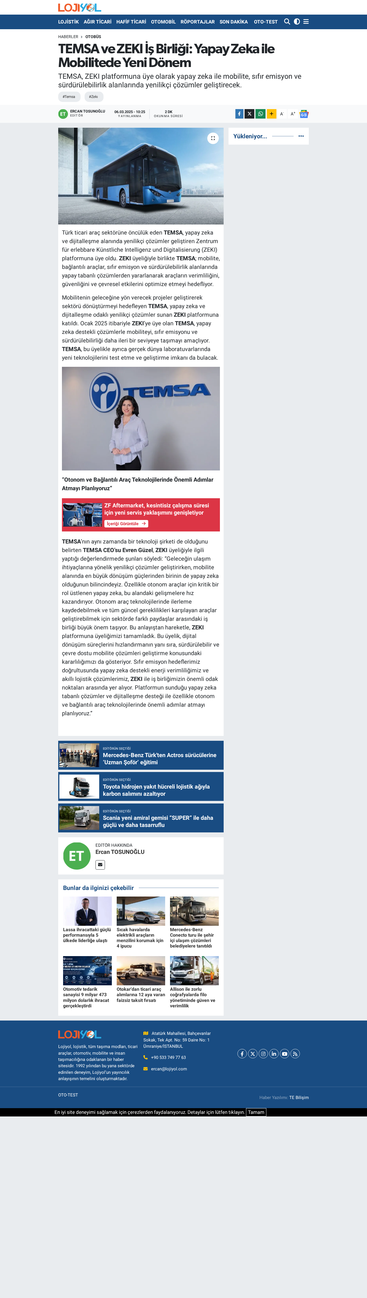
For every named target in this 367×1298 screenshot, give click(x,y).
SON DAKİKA (234, 22)
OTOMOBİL (163, 22)
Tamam (256, 1112)
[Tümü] (301, 136)
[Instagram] (263, 1053)
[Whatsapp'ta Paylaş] (260, 114)
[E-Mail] (100, 865)
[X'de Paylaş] (249, 114)
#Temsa (69, 96)
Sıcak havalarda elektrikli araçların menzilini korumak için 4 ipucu (140, 938)
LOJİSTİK (68, 22)
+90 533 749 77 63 (168, 1057)
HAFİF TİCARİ (131, 22)
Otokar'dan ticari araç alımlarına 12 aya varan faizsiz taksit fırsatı (141, 994)
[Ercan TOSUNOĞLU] (77, 855)
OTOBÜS (93, 36)
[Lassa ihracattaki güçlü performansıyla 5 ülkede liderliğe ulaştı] (87, 910)
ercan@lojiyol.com (169, 1069)
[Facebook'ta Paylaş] (239, 114)
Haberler (68, 36)
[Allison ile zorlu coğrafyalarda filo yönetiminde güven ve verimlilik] (194, 970)
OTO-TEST (266, 22)
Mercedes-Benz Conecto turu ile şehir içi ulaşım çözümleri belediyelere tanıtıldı (192, 938)
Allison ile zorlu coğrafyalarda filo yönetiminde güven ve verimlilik (192, 997)
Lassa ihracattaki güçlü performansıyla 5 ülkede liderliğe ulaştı (87, 935)
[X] (252, 1053)
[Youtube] (284, 1053)
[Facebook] (242, 1053)
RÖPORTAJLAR (198, 22)
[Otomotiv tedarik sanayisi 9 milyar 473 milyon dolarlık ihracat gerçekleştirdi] (87, 970)
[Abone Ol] (304, 114)
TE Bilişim (299, 1097)
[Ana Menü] (305, 22)
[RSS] (295, 1053)
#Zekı (93, 96)
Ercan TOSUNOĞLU (120, 851)
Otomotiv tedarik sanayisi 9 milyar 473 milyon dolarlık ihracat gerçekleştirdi (86, 997)
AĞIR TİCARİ (98, 22)
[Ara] (287, 22)
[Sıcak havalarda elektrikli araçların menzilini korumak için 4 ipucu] (141, 910)
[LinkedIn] (274, 1053)
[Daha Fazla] (271, 114)
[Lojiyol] (79, 7)
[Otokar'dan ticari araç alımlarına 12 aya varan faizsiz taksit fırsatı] (141, 970)
